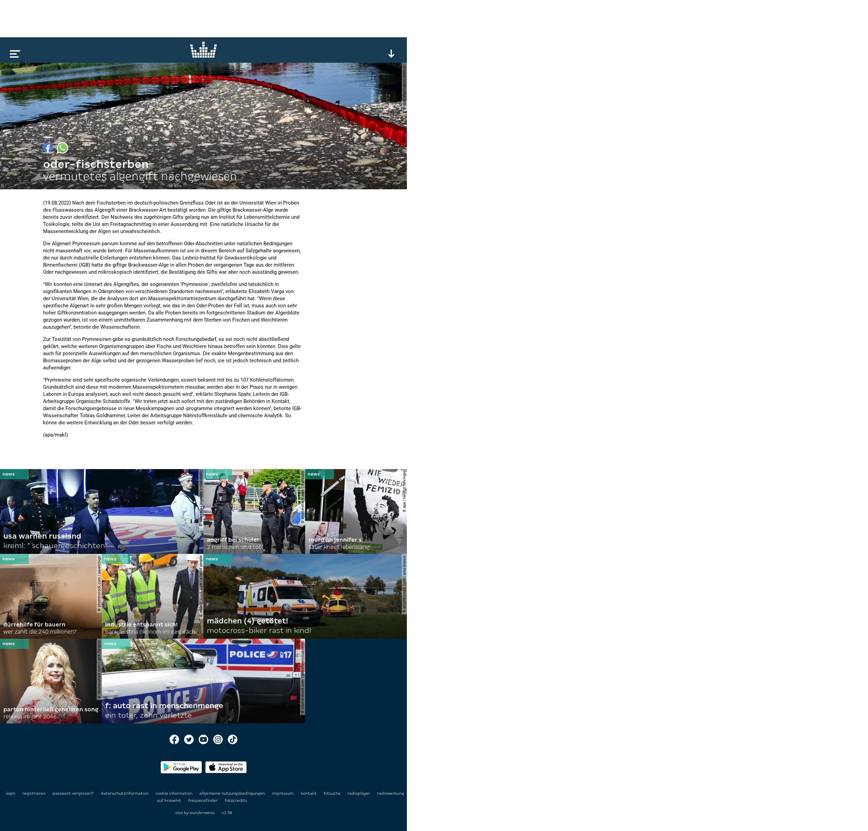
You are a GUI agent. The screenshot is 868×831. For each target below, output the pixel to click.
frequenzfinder (203, 800)
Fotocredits (236, 800)
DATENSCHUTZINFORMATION (125, 793)
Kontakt (309, 793)
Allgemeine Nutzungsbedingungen (232, 793)
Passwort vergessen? (73, 793)
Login (10, 793)
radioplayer (359, 793)
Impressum (283, 793)
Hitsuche (332, 793)
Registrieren (33, 793)
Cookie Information (174, 793)
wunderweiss (202, 812)
